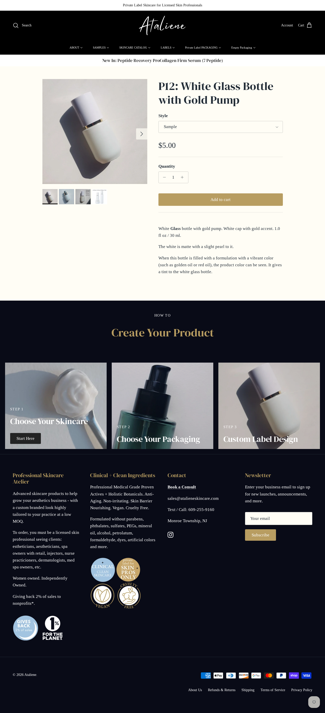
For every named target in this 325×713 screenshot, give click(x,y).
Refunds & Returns (221, 690)
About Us (195, 690)
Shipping (247, 690)
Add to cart (220, 199)
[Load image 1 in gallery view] (94, 131)
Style (163, 115)
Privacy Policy (301, 690)
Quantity (166, 166)
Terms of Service (273, 690)
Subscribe (260, 535)
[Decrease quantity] (163, 177)
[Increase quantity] (183, 177)
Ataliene (30, 675)
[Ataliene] (162, 25)
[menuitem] (76, 47)
